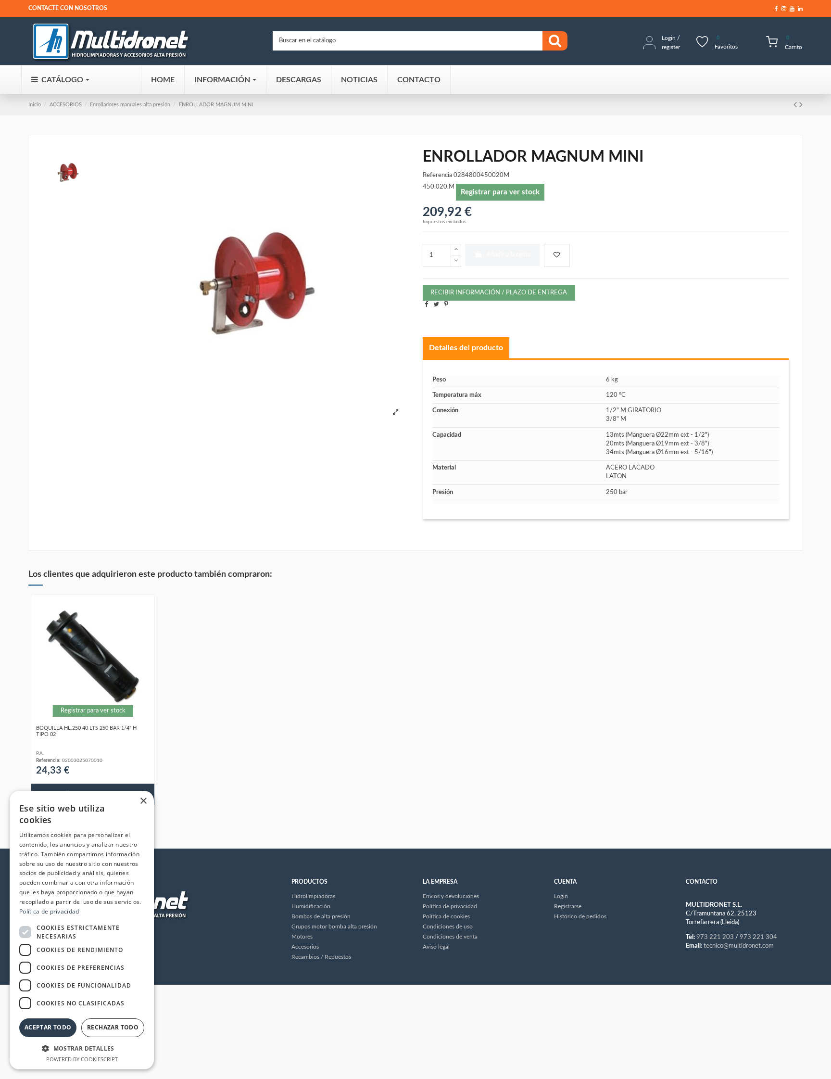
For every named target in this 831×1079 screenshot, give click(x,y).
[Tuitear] (436, 305)
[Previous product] (796, 105)
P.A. (40, 753)
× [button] (143, 801)
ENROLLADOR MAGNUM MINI (216, 104)
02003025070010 (82, 760)
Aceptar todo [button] (48, 1027)
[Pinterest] (446, 305)
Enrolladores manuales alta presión (130, 104)
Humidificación (310, 906)
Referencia (437, 175)
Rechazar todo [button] (112, 1027)
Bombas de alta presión (321, 916)
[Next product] (801, 105)
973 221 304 (758, 937)
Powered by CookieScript (82, 1059)
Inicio (34, 104)
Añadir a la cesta (508, 255)
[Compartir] (426, 305)
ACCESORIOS (66, 104)
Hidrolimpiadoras (313, 896)
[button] (81, 1048)
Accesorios (305, 947)
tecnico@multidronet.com (739, 946)
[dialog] (82, 930)
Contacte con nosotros (67, 8)
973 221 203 (715, 937)
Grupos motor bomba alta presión (334, 926)
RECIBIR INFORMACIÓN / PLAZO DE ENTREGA (498, 293)
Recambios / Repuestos (321, 957)
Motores (302, 936)
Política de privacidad (49, 911)
